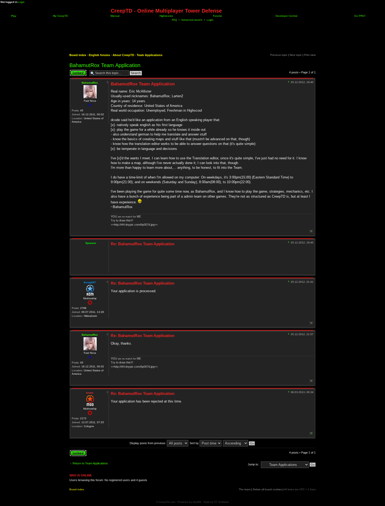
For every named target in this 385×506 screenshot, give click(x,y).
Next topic (296, 54)
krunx (90, 392)
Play (13, 15)
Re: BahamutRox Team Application (142, 244)
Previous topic (278, 54)
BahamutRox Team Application (104, 65)
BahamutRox (90, 82)
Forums (217, 15)
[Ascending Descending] (239, 443)
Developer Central (286, 15)
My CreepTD (60, 15)
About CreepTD (123, 55)
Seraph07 (90, 282)
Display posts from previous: (148, 443)
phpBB (197, 501)
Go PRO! (359, 15)
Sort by (195, 443)
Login (21, 2)
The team (244, 489)
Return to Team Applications (90, 463)
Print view (310, 54)
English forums (99, 55)
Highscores (166, 15)
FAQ (174, 19)
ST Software (221, 501)
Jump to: (253, 464)
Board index (77, 55)
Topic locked (77, 71)
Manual (114, 15)
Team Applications (149, 55)
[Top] (311, 231)
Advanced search (191, 19)
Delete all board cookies (267, 489)
